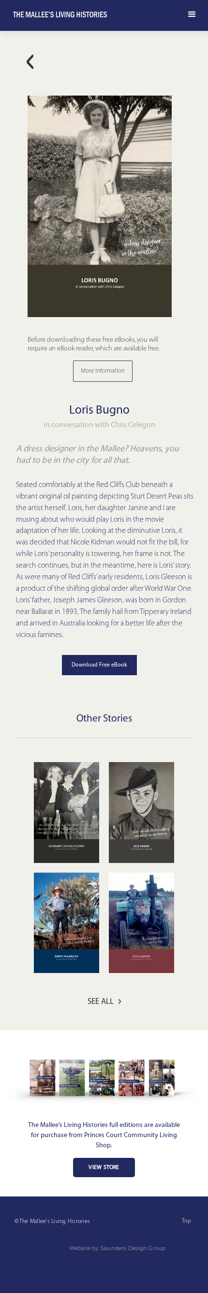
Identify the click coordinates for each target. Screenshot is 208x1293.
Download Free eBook (99, 665)
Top (186, 1221)
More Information (103, 371)
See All (101, 1002)
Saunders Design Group (133, 1248)
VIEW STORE (104, 1167)
